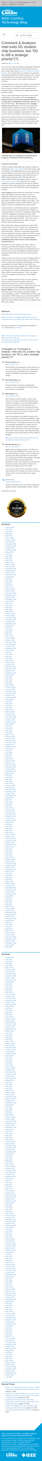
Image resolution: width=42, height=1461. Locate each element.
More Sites (21, 4)
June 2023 (9, 605)
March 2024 (9, 587)
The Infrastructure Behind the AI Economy (19, 1410)
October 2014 (10, 818)
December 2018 (11, 716)
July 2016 (9, 775)
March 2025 (9, 562)
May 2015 (9, 804)
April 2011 (9, 904)
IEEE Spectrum (13, 4)
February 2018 (10, 736)
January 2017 (10, 763)
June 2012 (9, 875)
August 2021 (10, 650)
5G (36, 325)
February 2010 (10, 933)
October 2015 (10, 793)
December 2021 (11, 642)
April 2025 (9, 560)
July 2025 (9, 554)
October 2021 (10, 646)
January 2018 (10, 738)
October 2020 (10, 671)
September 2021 (11, 648)
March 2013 (9, 857)
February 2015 (10, 810)
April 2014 (9, 830)
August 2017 (10, 748)
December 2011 (11, 888)
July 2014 (9, 824)
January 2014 (10, 836)
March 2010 (9, 931)
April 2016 (9, 781)
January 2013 (10, 861)
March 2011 (9, 906)
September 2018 (11, 722)
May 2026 (9, 533)
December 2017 (11, 740)
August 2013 (10, 847)
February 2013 (10, 859)
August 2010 (10, 920)
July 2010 (9, 922)
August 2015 (10, 797)
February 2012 (10, 883)
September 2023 (11, 599)
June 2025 (9, 556)
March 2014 (9, 832)
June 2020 (9, 679)
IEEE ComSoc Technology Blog (14, 20)
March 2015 (9, 808)
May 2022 (9, 632)
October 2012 (10, 867)
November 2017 (11, 742)
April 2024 (9, 585)
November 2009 (11, 939)
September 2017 (11, 746)
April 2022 (9, 634)
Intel (3, 327)
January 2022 (10, 640)
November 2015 (11, 791)
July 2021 (9, 652)
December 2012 (11, 863)
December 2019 (11, 691)
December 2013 (11, 838)
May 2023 (9, 607)
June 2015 (9, 802)
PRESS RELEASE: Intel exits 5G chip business (17, 314)
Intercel (7, 479)
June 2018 (9, 728)
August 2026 (10, 527)
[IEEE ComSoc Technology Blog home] (21, 12)
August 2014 (10, 822)
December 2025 (11, 544)
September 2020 (11, 673)
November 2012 (11, 865)
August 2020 (10, 675)
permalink (17, 327)
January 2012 (10, 886)
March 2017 (9, 759)
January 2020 (10, 689)
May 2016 (9, 779)
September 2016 (11, 771)
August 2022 (10, 626)
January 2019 (10, 714)
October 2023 (10, 597)
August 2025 (10, 552)
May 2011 (9, 902)
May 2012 (9, 877)
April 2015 (9, 806)
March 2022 (9, 636)
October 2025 (10, 548)
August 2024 (10, 576)
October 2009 (10, 941)
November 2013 (11, 840)
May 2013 (9, 853)
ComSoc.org (11, 2)
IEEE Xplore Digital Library (23, 2)
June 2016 (9, 777)
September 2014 (11, 820)
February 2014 (10, 834)
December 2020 (11, 667)
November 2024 (11, 570)
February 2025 (10, 564)
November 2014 (11, 816)
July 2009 (9, 947)
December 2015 (11, 789)
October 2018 (10, 720)
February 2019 (10, 712)
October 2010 (10, 916)
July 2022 (9, 628)
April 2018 (9, 732)
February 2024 (10, 589)
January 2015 (10, 812)
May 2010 (9, 926)
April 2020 (9, 683)
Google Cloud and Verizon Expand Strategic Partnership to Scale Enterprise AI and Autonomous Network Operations (22, 1402)
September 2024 (11, 574)
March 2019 (9, 709)
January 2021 (10, 664)
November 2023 (11, 595)
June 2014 (9, 826)
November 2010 (11, 914)
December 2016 (11, 765)
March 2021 (9, 660)
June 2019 (9, 703)
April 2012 (9, 879)
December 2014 (11, 814)
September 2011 (11, 894)
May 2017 (9, 755)
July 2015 (9, 800)
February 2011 (10, 908)
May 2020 (9, 681)
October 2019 (10, 695)
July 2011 (9, 898)
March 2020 (9, 685)
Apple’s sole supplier (16, 169)
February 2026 (10, 540)
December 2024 (11, 568)
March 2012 (9, 881)
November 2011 (11, 890)
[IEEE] (29, 1455)
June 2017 (9, 752)
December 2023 (11, 593)
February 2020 (10, 687)
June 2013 (9, 851)
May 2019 (9, 705)
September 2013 (11, 845)
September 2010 (11, 918)
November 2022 (11, 619)
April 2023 (9, 609)
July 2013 (9, 849)
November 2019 (11, 693)
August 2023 (10, 601)
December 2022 (11, 617)
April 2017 (9, 757)
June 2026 (9, 531)
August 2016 (10, 773)
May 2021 (9, 656)
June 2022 (9, 630)
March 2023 (9, 611)
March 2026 (9, 538)
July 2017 (9, 750)
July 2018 (9, 726)
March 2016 (9, 783)
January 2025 (10, 566)
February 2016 (10, 785)
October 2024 (10, 572)
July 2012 (9, 873)
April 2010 (9, 928)
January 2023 (10, 615)
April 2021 (9, 658)
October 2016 (10, 769)
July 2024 (9, 579)
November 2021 (11, 644)
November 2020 (11, 669)
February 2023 (10, 613)
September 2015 (11, 795)
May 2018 (9, 730)
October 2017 (10, 744)
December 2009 (11, 937)
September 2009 (11, 943)
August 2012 (10, 871)
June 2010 (9, 924)
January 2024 (10, 591)
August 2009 (10, 945)
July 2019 (9, 701)
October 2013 (10, 843)
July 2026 (9, 529)
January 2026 (10, 542)
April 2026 (9, 536)
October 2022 (10, 621)
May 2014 (9, 828)
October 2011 (10, 892)
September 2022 (11, 624)
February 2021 (10, 662)
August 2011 (10, 896)
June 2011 (9, 900)
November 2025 (11, 546)
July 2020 (9, 677)
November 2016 (11, 767)
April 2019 (9, 707)
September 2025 (11, 550)
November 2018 (11, 718)
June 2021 (9, 654)
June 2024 (9, 581)
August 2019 (10, 699)
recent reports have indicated (11, 181)
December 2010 (11, 912)
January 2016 (10, 787)
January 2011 (10, 910)
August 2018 (10, 724)
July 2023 (9, 603)
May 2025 (9, 558)
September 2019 (11, 697)
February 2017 (10, 761)
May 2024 (9, 583)
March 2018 (9, 734)
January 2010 (10, 935)
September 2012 (11, 869)
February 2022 (10, 638)
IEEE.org (4, 2)
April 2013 (9, 855)
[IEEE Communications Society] (12, 1455)
